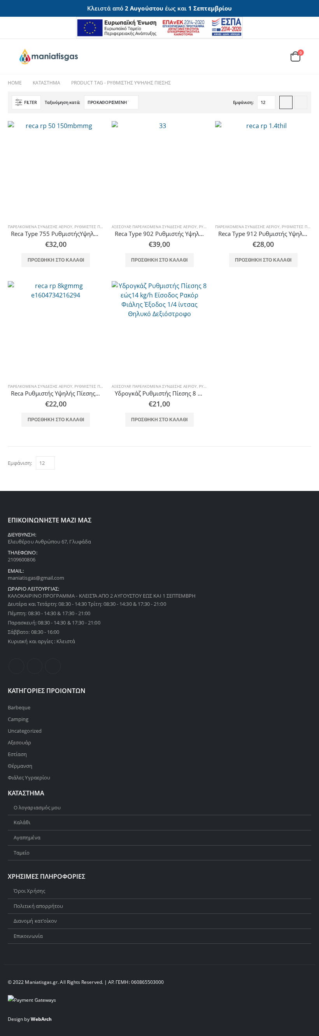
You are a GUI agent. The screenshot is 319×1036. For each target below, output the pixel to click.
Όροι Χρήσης (29, 890)
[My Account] (258, 56)
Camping (18, 719)
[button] (13, 56)
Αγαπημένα (27, 837)
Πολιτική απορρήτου (38, 905)
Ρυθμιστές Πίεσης (92, 226)
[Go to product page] (56, 169)
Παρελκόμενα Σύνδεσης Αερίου (40, 226)
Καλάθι (22, 822)
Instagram (53, 666)
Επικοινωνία (28, 935)
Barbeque (19, 707)
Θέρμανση (20, 765)
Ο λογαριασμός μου (37, 807)
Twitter (34, 666)
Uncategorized (25, 730)
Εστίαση (17, 754)
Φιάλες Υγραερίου (29, 777)
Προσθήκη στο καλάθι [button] (56, 260)
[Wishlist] (276, 56)
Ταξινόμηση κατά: (62, 102)
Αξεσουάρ (121, 226)
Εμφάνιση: (243, 102)
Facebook (16, 666)
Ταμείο (22, 852)
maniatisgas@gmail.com (36, 577)
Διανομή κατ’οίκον (35, 920)
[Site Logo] (48, 56)
